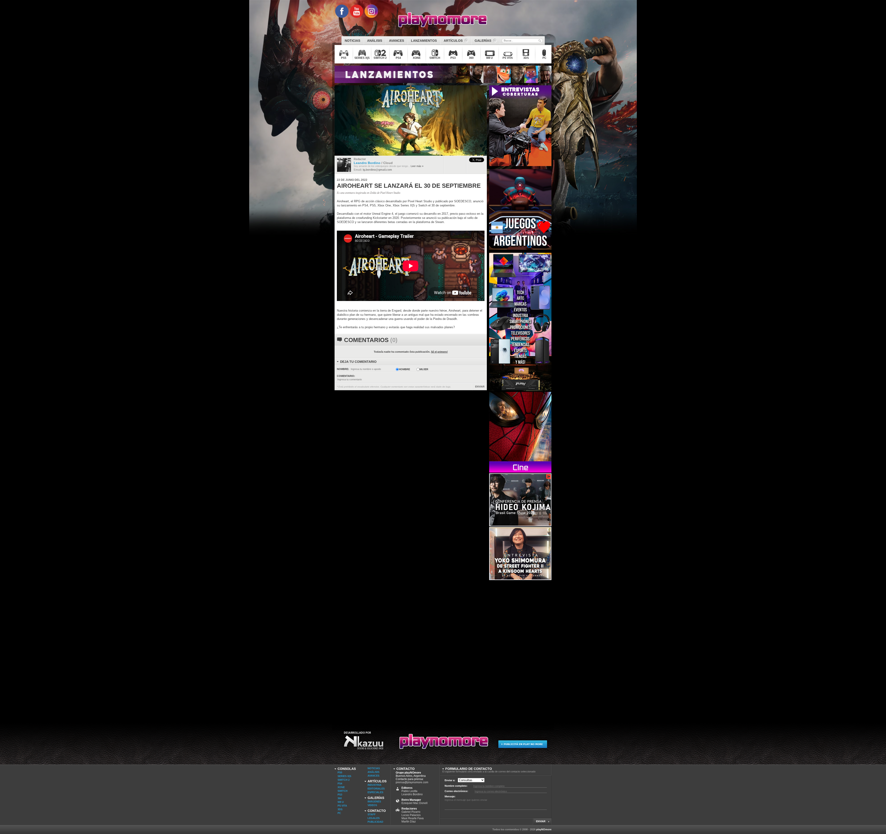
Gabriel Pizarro (410, 811)
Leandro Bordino (412, 794)
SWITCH (342, 790)
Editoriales (376, 788)
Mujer (423, 369)
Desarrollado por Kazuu (363, 743)
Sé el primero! (439, 351)
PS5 (340, 772)
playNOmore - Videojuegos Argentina (442, 20)
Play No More (443, 743)
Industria (374, 784)
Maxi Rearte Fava (412, 818)
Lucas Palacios (411, 815)
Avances (373, 775)
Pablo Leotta (409, 791)
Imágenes (374, 801)
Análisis (373, 772)
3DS (340, 809)
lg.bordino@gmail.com (377, 169)
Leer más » (417, 166)
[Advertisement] (523, 650)
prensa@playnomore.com (412, 782)
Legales (374, 818)
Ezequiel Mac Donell (414, 803)
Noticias (374, 768)
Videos (372, 805)
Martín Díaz (408, 821)
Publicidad (375, 821)
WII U (341, 802)
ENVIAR (480, 386)
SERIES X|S (344, 776)
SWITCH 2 (344, 779)
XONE (341, 787)
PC (339, 813)
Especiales (375, 792)
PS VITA (342, 805)
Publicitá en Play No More (522, 743)
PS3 (340, 794)
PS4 (340, 783)
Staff (372, 814)
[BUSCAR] (540, 40)
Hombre (404, 369)
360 (340, 798)
